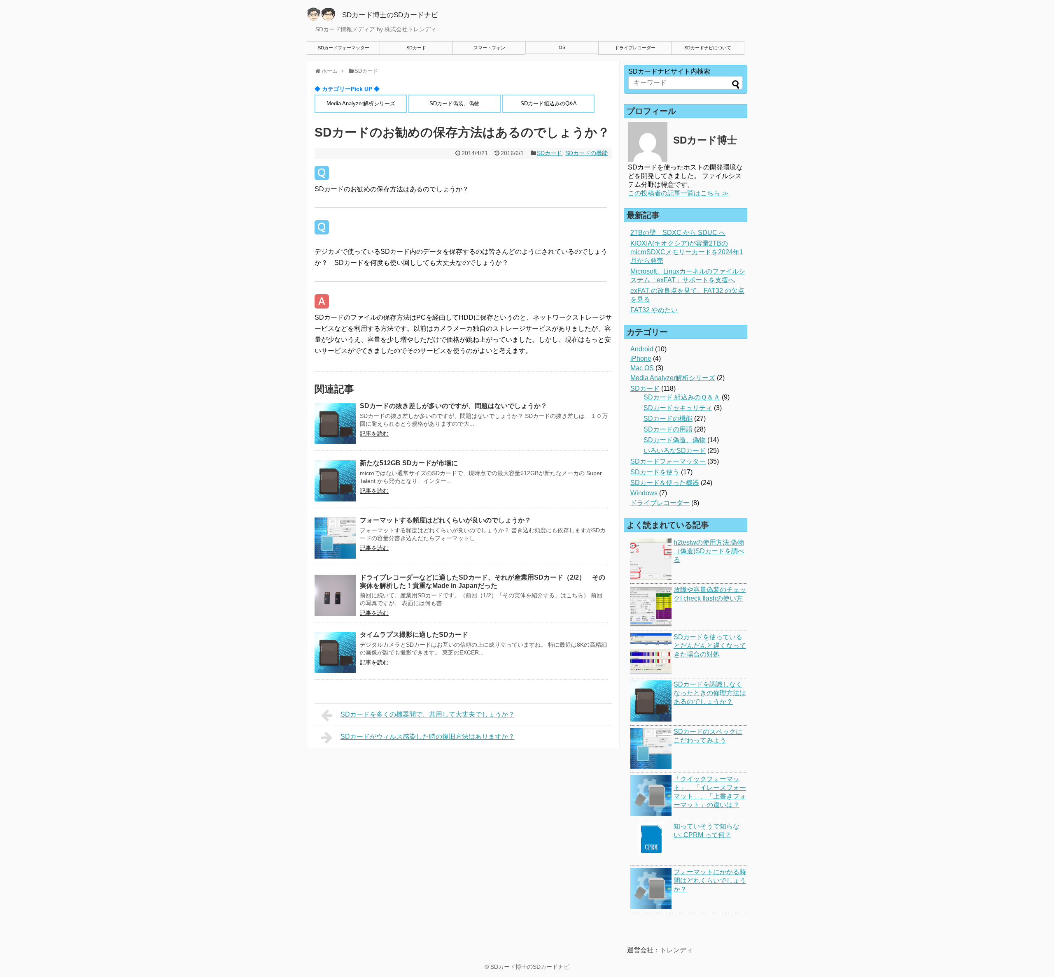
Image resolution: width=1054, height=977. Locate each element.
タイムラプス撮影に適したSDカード (414, 634)
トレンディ (676, 950)
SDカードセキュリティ (678, 407)
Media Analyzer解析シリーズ (360, 103)
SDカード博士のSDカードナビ (529, 966)
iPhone (640, 358)
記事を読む (374, 433)
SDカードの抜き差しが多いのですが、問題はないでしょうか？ (453, 405)
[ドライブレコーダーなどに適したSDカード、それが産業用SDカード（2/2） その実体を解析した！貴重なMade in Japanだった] (335, 595)
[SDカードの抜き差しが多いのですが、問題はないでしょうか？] (335, 423)
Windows (644, 493)
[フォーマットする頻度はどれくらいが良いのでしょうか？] (335, 538)
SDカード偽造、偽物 (675, 439)
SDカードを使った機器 (664, 482)
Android (641, 349)
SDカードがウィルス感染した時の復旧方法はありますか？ (427, 736)
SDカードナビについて (707, 47)
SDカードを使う (654, 472)
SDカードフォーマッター (343, 47)
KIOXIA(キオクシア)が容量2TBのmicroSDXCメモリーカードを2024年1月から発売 (686, 252)
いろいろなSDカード (675, 450)
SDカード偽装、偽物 (454, 103)
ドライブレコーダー (635, 47)
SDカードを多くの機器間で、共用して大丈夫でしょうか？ (427, 714)
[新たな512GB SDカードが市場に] (335, 480)
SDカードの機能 (586, 153)
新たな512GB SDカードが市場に (409, 462)
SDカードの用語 (668, 429)
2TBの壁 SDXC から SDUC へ (677, 232)
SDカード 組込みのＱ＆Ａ (682, 397)
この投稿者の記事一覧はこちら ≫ (678, 193)
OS (562, 47)
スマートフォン (489, 47)
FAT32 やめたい (654, 309)
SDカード (416, 47)
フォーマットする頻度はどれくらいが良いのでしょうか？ (445, 520)
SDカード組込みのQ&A (548, 103)
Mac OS (642, 367)
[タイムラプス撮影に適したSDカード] (335, 652)
